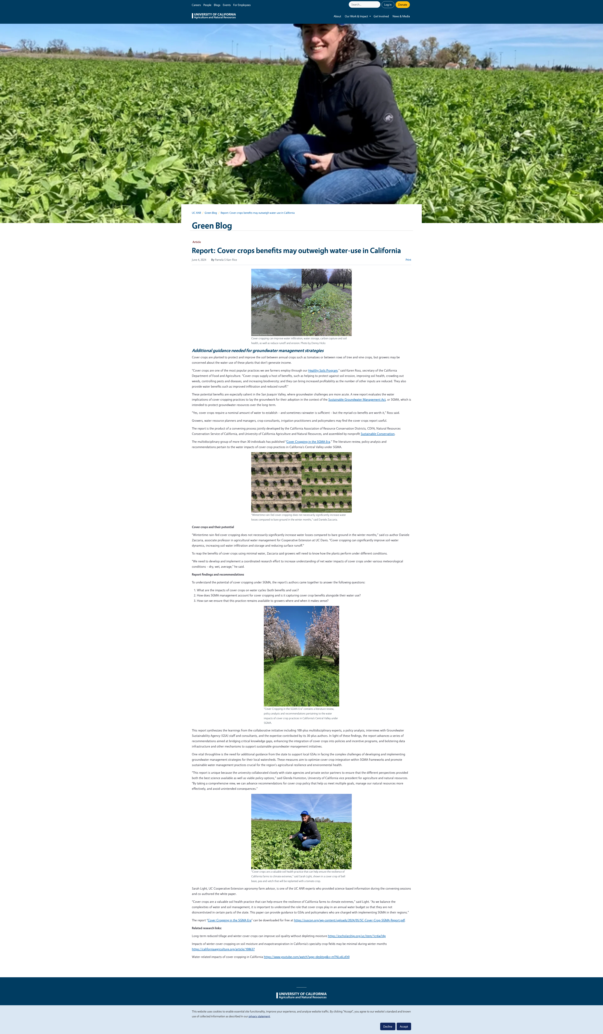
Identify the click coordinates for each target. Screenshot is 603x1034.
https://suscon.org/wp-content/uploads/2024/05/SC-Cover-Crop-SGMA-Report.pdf (349, 920)
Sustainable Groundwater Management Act (357, 399)
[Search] (378, 4)
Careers (196, 5)
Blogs (217, 5)
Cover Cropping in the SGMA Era (308, 442)
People (207, 5)
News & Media (401, 16)
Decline (387, 1026)
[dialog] (301, 1019)
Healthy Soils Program (323, 370)
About (337, 16)
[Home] (214, 16)
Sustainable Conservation (378, 434)
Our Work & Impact (356, 16)
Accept (404, 1026)
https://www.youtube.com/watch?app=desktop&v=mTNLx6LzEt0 (307, 957)
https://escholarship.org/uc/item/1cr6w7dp (357, 936)
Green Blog (211, 212)
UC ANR (196, 212)
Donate (402, 4)
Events (227, 5)
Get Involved (381, 16)
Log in (388, 4)
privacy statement (259, 1016)
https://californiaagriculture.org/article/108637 (223, 949)
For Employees (242, 5)
